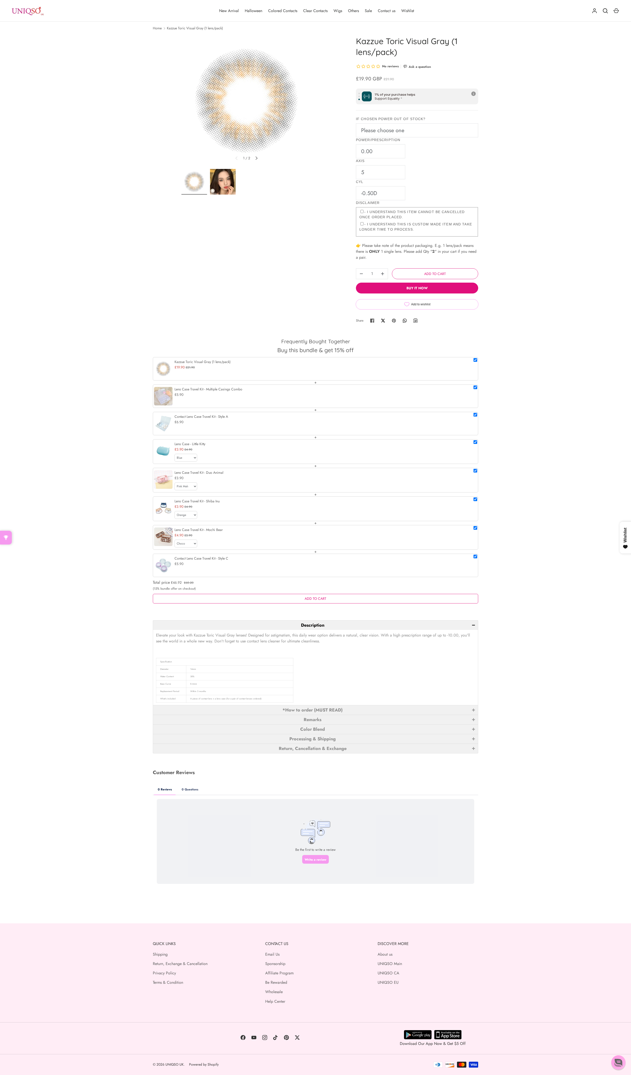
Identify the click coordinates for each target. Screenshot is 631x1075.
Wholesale (274, 992)
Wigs (337, 11)
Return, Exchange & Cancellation (180, 963)
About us (385, 954)
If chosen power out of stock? (390, 119)
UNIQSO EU (388, 982)
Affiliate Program (279, 973)
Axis (360, 161)
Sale (368, 11)
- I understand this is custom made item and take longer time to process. (415, 226)
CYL (359, 182)
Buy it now (417, 288)
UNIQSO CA (388, 973)
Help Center (275, 1001)
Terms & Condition (168, 982)
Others (353, 11)
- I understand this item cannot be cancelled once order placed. (412, 214)
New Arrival (229, 11)
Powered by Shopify (204, 1064)
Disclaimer (368, 203)
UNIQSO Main (390, 963)
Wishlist (407, 11)
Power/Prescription (378, 140)
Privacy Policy (164, 973)
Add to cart (435, 273)
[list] (246, 101)
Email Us (272, 954)
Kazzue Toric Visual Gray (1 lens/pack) (195, 28)
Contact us (386, 11)
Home (157, 28)
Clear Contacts (315, 11)
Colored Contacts (282, 11)
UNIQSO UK (174, 1064)
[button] (315, 625)
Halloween (253, 11)
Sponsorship (275, 963)
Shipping (160, 954)
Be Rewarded (276, 982)
